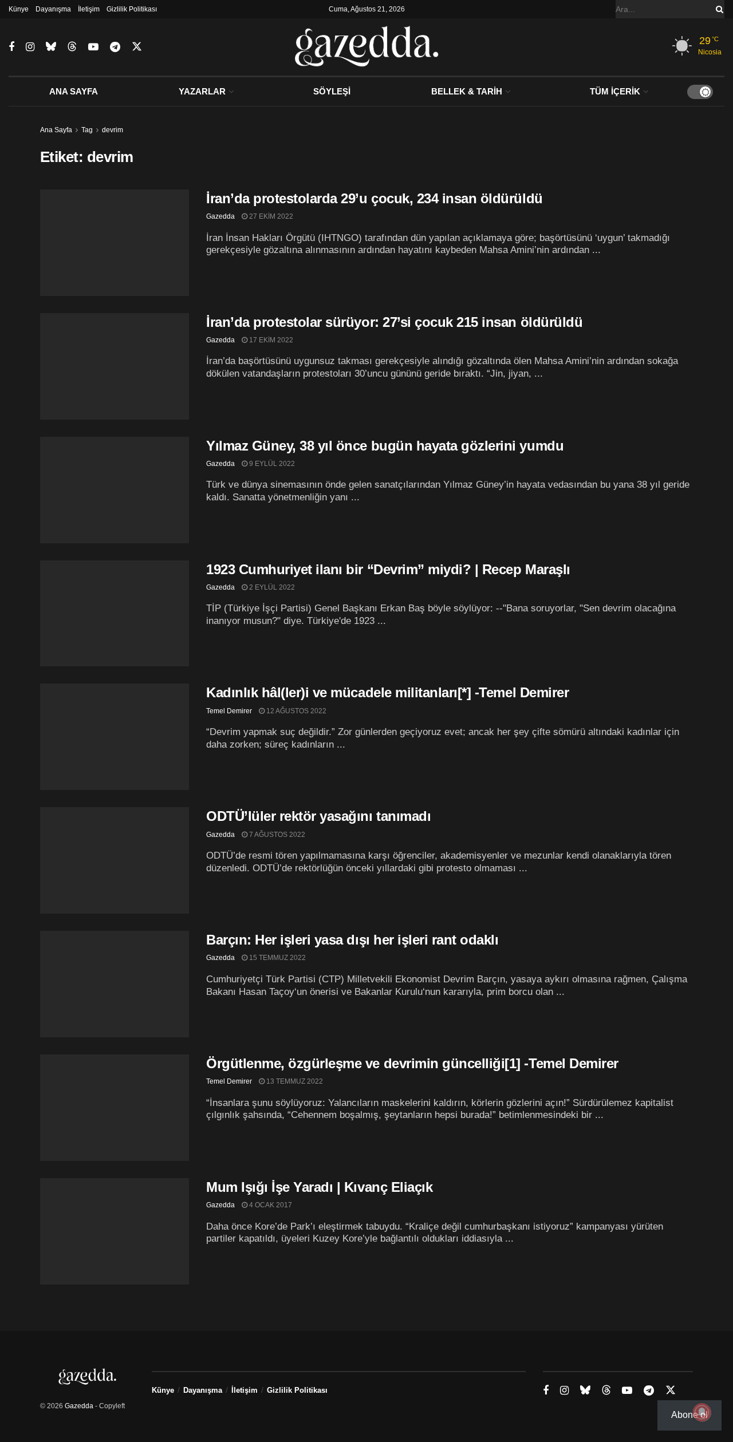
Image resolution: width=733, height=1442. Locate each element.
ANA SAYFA (73, 91)
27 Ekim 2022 (270, 216)
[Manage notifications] (702, 1412)
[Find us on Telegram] (115, 47)
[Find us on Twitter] (137, 47)
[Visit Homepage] (367, 47)
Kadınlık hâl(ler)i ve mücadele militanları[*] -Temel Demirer (387, 692)
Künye (19, 9)
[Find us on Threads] (72, 47)
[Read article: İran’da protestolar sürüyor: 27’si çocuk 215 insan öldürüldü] (114, 366)
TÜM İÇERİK (615, 91)
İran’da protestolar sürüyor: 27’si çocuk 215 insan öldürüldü (394, 322)
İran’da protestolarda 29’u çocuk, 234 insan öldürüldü (374, 198)
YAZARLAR (202, 91)
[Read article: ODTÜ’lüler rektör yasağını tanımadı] (114, 860)
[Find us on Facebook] (11, 47)
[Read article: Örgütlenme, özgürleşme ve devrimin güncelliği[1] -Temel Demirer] (114, 1107)
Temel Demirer (229, 711)
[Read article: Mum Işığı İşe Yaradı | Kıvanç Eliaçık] (114, 1231)
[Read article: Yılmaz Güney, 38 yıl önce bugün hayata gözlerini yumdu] (114, 490)
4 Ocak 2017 (269, 1205)
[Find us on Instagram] (30, 47)
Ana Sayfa (56, 130)
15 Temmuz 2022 (276, 958)
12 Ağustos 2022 (295, 711)
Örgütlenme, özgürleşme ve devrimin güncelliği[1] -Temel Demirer (412, 1063)
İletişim (89, 9)
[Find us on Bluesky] (51, 47)
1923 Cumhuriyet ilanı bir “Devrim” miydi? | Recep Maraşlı (388, 569)
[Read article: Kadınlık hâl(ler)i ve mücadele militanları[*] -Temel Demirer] (114, 737)
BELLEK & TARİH (466, 91)
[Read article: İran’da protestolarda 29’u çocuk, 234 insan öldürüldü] (114, 242)
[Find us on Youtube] (93, 47)
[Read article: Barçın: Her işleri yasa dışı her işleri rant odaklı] (114, 984)
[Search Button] (717, 9)
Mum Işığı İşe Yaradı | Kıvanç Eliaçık (319, 1187)
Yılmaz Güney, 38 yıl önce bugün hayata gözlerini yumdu (384, 445)
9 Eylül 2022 (271, 464)
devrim (112, 130)
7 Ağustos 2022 (276, 835)
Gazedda (220, 216)
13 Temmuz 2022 (294, 1081)
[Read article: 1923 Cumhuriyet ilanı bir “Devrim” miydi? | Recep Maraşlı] (114, 613)
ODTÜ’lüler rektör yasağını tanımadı (318, 816)
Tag (87, 130)
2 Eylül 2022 (271, 587)
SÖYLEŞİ (331, 91)
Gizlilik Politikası (132, 9)
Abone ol (689, 1415)
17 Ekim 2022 (270, 340)
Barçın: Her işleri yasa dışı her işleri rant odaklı (352, 939)
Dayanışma (53, 9)
